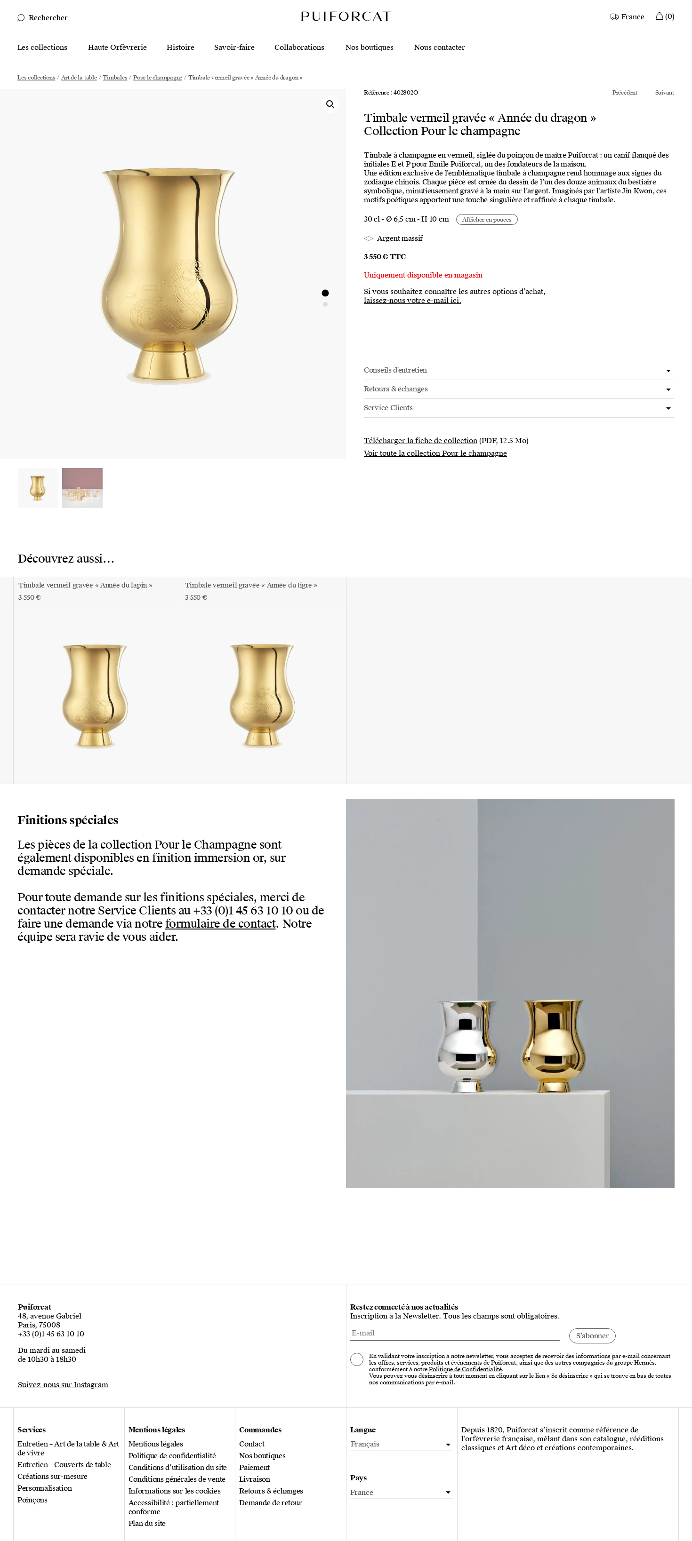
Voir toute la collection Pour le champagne (435, 453)
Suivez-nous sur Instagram (63, 1385)
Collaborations (299, 47)
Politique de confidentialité (172, 1456)
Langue (363, 1430)
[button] (330, 104)
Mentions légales (156, 1444)
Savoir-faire (234, 47)
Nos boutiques (370, 47)
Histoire (180, 47)
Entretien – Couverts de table (64, 1465)
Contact (251, 1444)
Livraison (254, 1479)
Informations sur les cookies (175, 1491)
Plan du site (147, 1523)
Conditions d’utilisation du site (178, 1467)
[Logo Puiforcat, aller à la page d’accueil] (346, 15)
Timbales (115, 77)
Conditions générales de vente (177, 1479)
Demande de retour (270, 1503)
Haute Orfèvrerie (117, 47)
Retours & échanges (271, 1491)
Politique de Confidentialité (465, 1369)
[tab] (519, 370)
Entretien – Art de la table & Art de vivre (68, 1449)
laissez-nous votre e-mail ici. (412, 300)
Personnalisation (44, 1488)
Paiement (254, 1467)
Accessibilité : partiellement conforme (174, 1508)
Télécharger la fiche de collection (420, 440)
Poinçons (32, 1500)
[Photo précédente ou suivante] (325, 293)
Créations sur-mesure (52, 1476)
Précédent (624, 92)
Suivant (664, 92)
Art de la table (79, 77)
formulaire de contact (220, 924)
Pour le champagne (157, 77)
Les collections (42, 47)
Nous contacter (439, 47)
